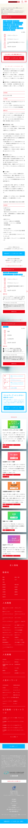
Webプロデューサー (7, 632)
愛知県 (4, 587)
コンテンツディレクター (8, 635)
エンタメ (15, 703)
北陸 (4, 582)
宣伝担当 (4, 639)
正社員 (4, 687)
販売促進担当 (5, 642)
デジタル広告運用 (18, 630)
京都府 (16, 589)
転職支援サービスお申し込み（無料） (14, 821)
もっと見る (13, 737)
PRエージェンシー (7, 662)
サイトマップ (14, 803)
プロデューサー (18, 607)
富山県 (16, 594)
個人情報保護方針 (14, 811)
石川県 (11, 387)
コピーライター (18, 617)
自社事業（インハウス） (20, 673)
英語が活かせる (16, 695)
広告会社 (4, 659)
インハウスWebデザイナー (8, 648)
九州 (16, 579)
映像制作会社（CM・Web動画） (8, 665)
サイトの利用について (14, 807)
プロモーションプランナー (20, 614)
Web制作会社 (17, 664)
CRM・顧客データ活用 (19, 642)
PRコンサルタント (19, 611)
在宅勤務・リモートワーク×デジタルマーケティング (13, 730)
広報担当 (16, 637)
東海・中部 (17, 577)
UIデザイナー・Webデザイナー (20, 622)
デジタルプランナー (7, 630)
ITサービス (5, 668)
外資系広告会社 (16, 685)
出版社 (16, 670)
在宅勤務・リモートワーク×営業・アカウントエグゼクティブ (13, 718)
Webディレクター (18, 632)
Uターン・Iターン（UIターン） (8, 698)
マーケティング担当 (19, 639)
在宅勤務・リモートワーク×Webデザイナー (12, 725)
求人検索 (22, 2)
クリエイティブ (16, 690)
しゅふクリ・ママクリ (7, 701)
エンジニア (5, 695)
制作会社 (16, 662)
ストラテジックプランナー (8, 614)
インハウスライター (7, 644)
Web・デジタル (16, 692)
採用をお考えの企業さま (13, 781)
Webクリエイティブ (7, 692)
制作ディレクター (6, 611)
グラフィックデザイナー (8, 621)
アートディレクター (7, 625)
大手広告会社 (5, 685)
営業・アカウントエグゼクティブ (8, 608)
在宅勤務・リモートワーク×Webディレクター (13, 727)
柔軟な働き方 (16, 697)
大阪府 (4, 589)
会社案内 (14, 799)
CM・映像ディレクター (20, 625)
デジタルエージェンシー (15, 379)
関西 (4, 579)
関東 (4, 577)
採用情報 (14, 801)
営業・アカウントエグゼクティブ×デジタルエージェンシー (16, 384)
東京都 (4, 584)
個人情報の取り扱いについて (14, 809)
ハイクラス (15, 687)
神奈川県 (16, 584)
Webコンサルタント (19, 627)
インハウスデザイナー (19, 644)
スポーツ (4, 703)
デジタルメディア (6, 673)
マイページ (8, 261)
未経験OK (15, 701)
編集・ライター (6, 637)
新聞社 (4, 670)
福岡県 (16, 592)
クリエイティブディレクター (8, 618)
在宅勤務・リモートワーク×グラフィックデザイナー (13, 722)
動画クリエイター (6, 627)
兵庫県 (4, 592)
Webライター (17, 635)
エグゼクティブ (6, 690)
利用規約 (14, 805)
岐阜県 (16, 587)
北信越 (15, 387)
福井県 (4, 596)
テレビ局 (16, 668)
